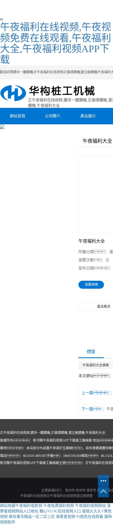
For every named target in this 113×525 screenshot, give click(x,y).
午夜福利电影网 (28, 506)
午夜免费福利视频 (58, 506)
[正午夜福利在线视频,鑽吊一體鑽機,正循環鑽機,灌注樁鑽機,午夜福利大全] (52, 93)
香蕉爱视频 (65, 517)
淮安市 (91, 490)
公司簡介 (52, 116)
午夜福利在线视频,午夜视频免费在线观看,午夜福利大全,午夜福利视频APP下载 (55, 43)
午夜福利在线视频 (33, 496)
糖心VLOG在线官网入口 (60, 511)
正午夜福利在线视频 (61, 496)
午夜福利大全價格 (96, 365)
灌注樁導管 (84, 496)
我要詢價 (91, 285)
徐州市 (81, 490)
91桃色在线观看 (89, 517)
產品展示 (88, 116)
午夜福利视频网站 (90, 506)
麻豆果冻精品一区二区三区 (32, 517)
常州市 (70, 490)
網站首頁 (17, 116)
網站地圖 (7, 506)
